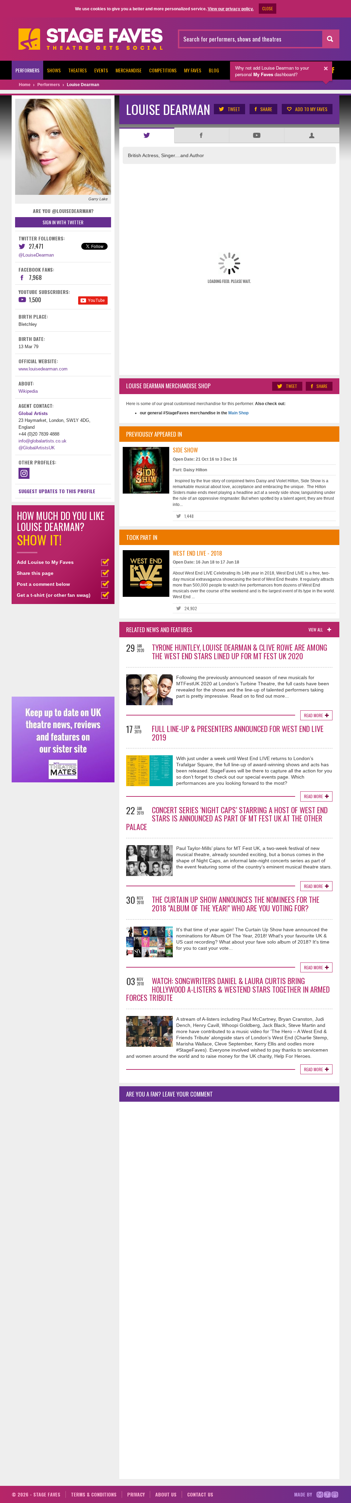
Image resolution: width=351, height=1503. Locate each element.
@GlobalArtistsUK (37, 447)
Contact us (200, 1494)
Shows (54, 70)
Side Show (185, 450)
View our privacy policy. (231, 9)
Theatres (77, 70)
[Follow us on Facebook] (332, 70)
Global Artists (33, 413)
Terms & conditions (94, 1494)
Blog (214, 70)
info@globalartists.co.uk (42, 440)
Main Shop (238, 413)
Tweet (234, 109)
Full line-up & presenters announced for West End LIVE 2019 (238, 733)
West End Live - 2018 (197, 553)
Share (266, 109)
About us (166, 1494)
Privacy (136, 1494)
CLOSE (267, 8)
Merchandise (129, 70)
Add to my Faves (311, 109)
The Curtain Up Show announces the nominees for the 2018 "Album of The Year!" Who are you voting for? (235, 903)
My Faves (192, 70)
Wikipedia (28, 391)
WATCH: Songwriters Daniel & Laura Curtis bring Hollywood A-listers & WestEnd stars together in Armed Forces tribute (228, 989)
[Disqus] (229, 1197)
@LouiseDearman (36, 255)
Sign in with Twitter (63, 222)
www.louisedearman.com (43, 368)
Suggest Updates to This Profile (57, 491)
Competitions (163, 70)
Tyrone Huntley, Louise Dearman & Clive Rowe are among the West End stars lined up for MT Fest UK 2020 (239, 651)
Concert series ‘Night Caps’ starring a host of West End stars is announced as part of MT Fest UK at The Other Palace (227, 818)
